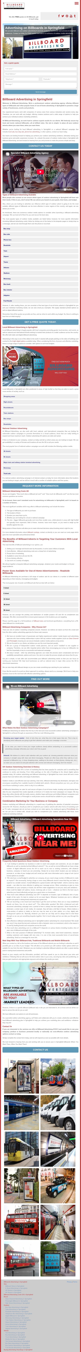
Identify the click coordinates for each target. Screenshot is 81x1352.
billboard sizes (38, 621)
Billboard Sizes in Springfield (14, 1286)
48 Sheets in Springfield (13, 1290)
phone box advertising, (32, 132)
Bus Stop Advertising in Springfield (16, 1307)
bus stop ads (19, 132)
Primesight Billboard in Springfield (16, 1301)
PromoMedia (71, 809)
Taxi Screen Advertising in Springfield (17, 1341)
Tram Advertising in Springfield (15, 1326)
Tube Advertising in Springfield (15, 1309)
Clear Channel (73, 638)
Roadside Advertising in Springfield (16, 1311)
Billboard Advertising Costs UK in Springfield (18, 1294)
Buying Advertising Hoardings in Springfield (18, 1350)
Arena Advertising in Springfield (15, 1324)
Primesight (13, 641)
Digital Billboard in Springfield (15, 1316)
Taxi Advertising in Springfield (15, 1333)
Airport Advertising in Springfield (16, 1322)
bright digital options (19, 341)
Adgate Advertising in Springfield (16, 1328)
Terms (75, 1282)
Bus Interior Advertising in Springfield (17, 1345)
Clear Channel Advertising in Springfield (18, 1299)
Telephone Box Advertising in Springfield (18, 1313)
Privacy (69, 1282)
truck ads (11, 132)
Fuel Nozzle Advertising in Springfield (17, 1347)
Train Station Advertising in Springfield (18, 1320)
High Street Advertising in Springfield (17, 1303)
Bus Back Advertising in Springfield (16, 1343)
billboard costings (33, 532)
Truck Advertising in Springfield (15, 1337)
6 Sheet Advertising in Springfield (16, 1288)
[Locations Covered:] (3, 3)
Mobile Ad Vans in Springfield (15, 1339)
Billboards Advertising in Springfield (15, 1282)
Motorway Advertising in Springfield (17, 1318)
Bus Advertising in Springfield (15, 1335)
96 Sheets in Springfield (13, 1292)
